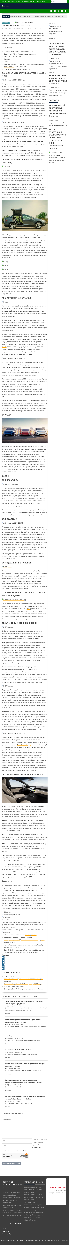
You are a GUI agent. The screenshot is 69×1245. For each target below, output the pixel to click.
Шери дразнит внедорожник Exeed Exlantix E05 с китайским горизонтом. (57, 49)
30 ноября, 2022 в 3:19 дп (14, 1052)
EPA (7, 99)
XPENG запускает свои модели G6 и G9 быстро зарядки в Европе (58, 78)
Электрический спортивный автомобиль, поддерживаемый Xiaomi (58, 110)
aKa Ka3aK (17, 28)
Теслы (4, 347)
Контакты (32, 1)
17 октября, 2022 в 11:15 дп (15, 1024)
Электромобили (6, 22)
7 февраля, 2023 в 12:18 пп (15, 1085)
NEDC (14, 96)
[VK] (25, 957)
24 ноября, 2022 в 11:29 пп (15, 1038)
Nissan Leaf (25, 339)
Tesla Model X (9, 67)
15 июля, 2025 (54, 59)
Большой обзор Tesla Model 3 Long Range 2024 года (22, 984)
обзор (35, 28)
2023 (21, 947)
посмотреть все (30, 935)
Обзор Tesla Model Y (11, 976)
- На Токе (8, 1036)
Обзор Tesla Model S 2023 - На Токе (18, 1050)
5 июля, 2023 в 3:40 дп (13, 1101)
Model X (22, 35)
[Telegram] (25, 960)
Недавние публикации (12, 914)
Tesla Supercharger (24, 745)
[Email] (25, 968)
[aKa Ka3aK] (6, 917)
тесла (39, 28)
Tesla (17, 35)
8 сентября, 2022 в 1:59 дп (15, 1006)
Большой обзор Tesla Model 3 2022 (16, 986)
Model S (21, 64)
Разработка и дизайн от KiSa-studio (39, 1240)
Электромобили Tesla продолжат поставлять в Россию (23, 989)
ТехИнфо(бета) (41, 1)
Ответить (8, 1013)
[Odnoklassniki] (25, 963)
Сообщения (25, 1)
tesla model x (28, 28)
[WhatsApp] (25, 965)
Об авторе (7, 912)
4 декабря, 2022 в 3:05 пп (14, 1068)
